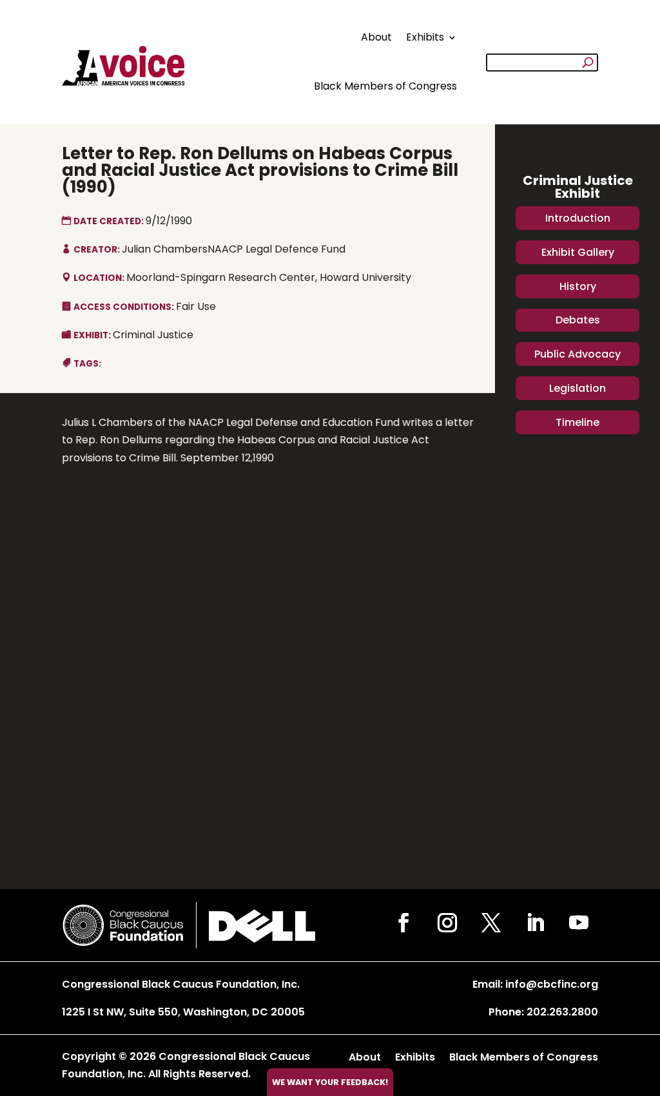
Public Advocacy (577, 354)
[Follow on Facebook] (403, 922)
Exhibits (425, 37)
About (376, 37)
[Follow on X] (491, 922)
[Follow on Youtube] (578, 922)
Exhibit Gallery (577, 252)
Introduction (577, 218)
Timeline (577, 422)
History (577, 286)
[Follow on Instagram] (447, 922)
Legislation (577, 388)
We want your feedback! (330, 1082)
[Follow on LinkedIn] (535, 922)
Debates (578, 319)
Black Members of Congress (385, 86)
